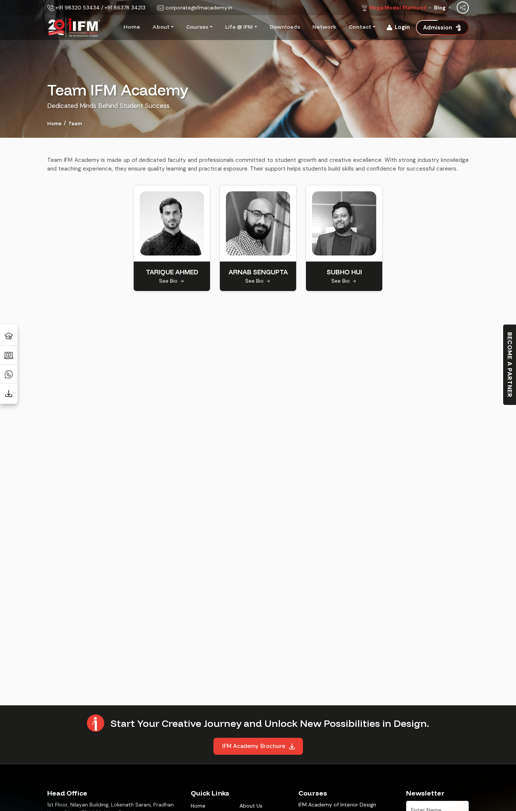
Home (132, 26)
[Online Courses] (8, 354)
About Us (251, 805)
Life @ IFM (239, 26)
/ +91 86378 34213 (123, 7)
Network (324, 26)
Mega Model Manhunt (397, 7)
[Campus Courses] (8, 335)
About (161, 26)
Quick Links (210, 793)
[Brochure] (8, 392)
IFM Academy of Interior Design (337, 804)
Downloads (285, 26)
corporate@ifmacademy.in (198, 7)
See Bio (169, 280)
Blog (440, 7)
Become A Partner (510, 364)
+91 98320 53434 (78, 7)
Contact (360, 26)
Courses (197, 26)
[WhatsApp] (8, 373)
